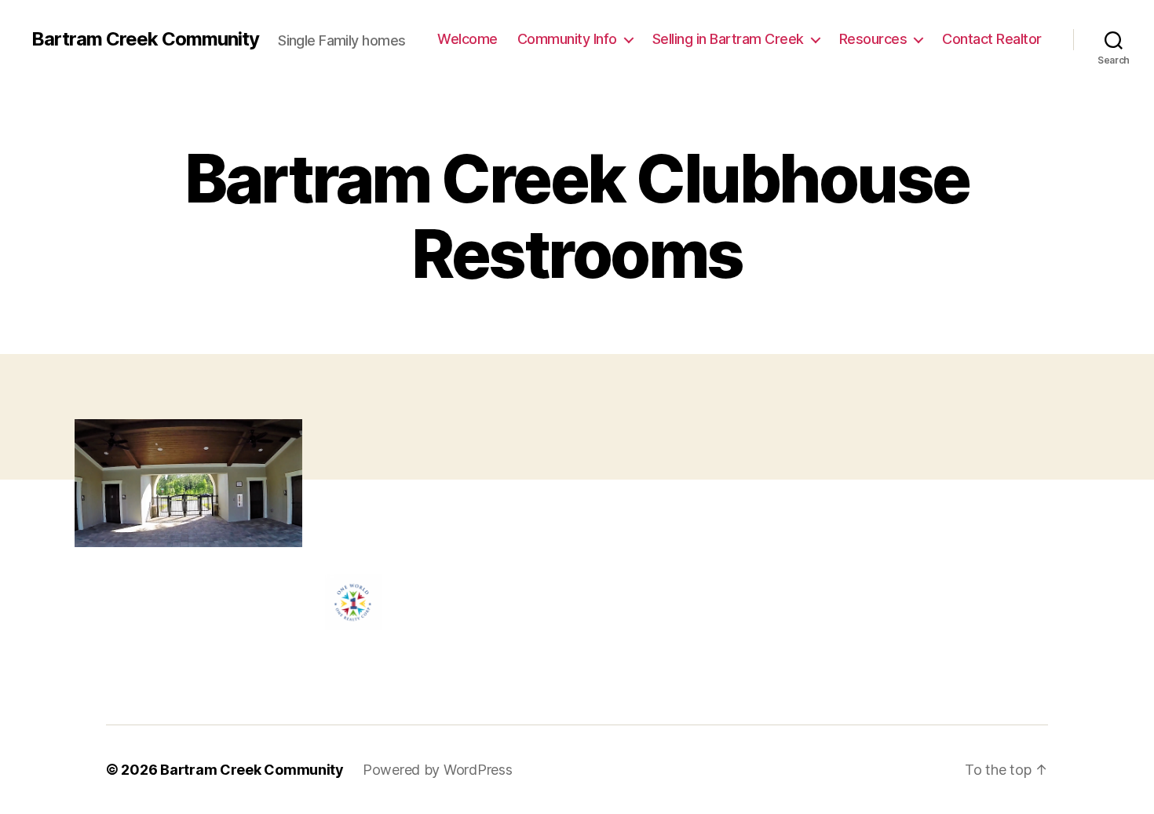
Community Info (567, 39)
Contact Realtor (992, 39)
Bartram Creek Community (145, 39)
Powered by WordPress (438, 769)
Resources (873, 39)
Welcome (467, 39)
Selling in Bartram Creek (728, 39)
